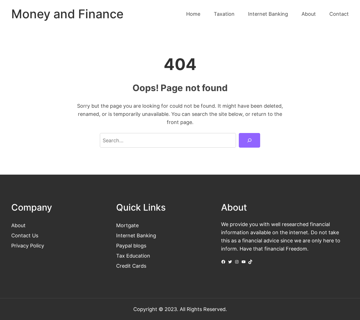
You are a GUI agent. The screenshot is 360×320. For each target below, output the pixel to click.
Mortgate (127, 225)
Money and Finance (67, 14)
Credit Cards (131, 266)
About (18, 225)
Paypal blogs (131, 245)
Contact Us (24, 235)
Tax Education (133, 256)
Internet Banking (136, 235)
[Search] (249, 140)
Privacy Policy (27, 245)
